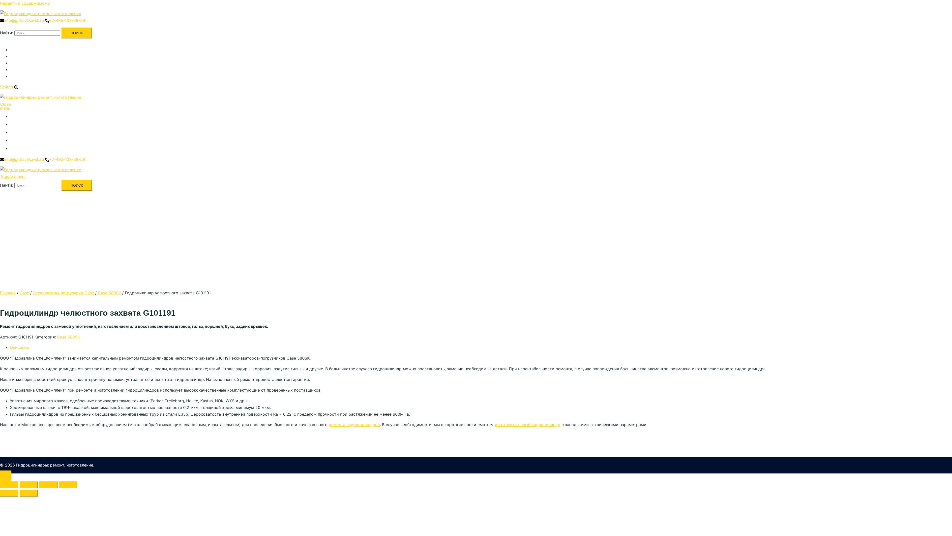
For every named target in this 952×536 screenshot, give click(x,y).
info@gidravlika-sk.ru (24, 20)
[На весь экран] (29, 484)
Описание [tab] (19, 347)
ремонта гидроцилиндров (354, 424)
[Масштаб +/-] (9, 484)
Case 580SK (109, 292)
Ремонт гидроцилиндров (34, 56)
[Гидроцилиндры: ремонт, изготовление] (40, 13)
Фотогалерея (22, 69)
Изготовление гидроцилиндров (41, 62)
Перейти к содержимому (25, 3)
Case (24, 292)
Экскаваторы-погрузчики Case (63, 292)
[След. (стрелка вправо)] (29, 493)
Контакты (19, 76)
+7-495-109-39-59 (67, 20)
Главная (8, 292)
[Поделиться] (48, 484)
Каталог (17, 49)
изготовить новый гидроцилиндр (527, 424)
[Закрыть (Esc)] (68, 484)
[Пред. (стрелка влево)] (9, 493)
